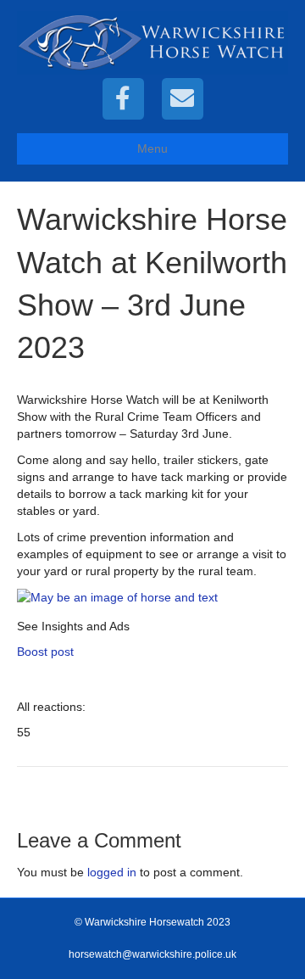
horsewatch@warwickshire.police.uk (152, 954)
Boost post (45, 651)
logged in (111, 872)
